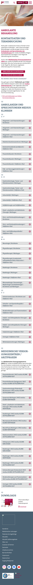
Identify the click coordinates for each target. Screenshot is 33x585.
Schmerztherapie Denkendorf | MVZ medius (14, 471)
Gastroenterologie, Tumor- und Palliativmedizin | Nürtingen (13, 182)
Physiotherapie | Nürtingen (11, 253)
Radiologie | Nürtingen (10, 273)
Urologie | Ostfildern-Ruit (11, 337)
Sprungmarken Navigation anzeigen (2, 102)
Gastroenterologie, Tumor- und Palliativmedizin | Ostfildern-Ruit (13, 189)
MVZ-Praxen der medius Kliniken (12, 75)
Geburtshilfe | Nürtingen (10, 195)
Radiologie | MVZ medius (13, 450)
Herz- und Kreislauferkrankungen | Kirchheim (14, 218)
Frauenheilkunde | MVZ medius (15, 375)
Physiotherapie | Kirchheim (11, 248)
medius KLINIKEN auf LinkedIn (9, 567)
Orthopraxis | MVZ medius (13, 443)
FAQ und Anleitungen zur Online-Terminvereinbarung (12, 97)
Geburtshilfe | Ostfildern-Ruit (12, 200)
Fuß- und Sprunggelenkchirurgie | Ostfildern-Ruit (13, 170)
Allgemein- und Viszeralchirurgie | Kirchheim (14, 122)
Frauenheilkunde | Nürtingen (12, 159)
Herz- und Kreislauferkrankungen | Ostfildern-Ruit (14, 225)
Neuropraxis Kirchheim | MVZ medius (14, 422)
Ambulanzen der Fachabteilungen (13, 71)
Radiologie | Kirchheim (10, 267)
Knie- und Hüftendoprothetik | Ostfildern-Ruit (12, 232)
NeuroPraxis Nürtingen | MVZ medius (14, 429)
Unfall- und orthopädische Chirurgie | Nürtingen (15, 326)
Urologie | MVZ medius (12, 485)
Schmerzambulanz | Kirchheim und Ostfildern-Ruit (14, 298)
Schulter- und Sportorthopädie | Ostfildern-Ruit (13, 305)
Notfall (20, 2)
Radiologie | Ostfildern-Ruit (12, 277)
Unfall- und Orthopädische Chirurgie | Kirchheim (15, 319)
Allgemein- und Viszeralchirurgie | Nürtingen (14, 129)
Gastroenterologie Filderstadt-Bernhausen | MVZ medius (13, 391)
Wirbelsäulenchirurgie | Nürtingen (14, 342)
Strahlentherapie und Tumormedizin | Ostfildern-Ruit (15, 312)
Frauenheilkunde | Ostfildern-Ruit (14, 164)
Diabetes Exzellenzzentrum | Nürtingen (15, 142)
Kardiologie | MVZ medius (13, 415)
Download (23, 506)
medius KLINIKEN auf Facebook (14, 567)
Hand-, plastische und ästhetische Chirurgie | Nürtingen (14, 211)
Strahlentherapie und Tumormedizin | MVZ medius (15, 478)
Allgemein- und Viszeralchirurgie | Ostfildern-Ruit (14, 136)
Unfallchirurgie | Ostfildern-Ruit (13, 332)
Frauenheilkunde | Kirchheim (12, 154)
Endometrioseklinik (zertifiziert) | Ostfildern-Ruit (13, 148)
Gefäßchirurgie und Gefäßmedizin (14, 205)
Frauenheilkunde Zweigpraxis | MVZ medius (14, 382)
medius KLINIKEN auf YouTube (19, 567)
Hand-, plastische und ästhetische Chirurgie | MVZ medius (14, 407)
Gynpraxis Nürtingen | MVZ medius (14, 399)
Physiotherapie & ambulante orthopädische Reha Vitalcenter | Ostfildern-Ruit (13, 260)
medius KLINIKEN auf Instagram (4, 567)
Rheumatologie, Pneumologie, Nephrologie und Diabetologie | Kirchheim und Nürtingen (13, 285)
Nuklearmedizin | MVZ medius (15, 436)
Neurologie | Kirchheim (10, 243)
